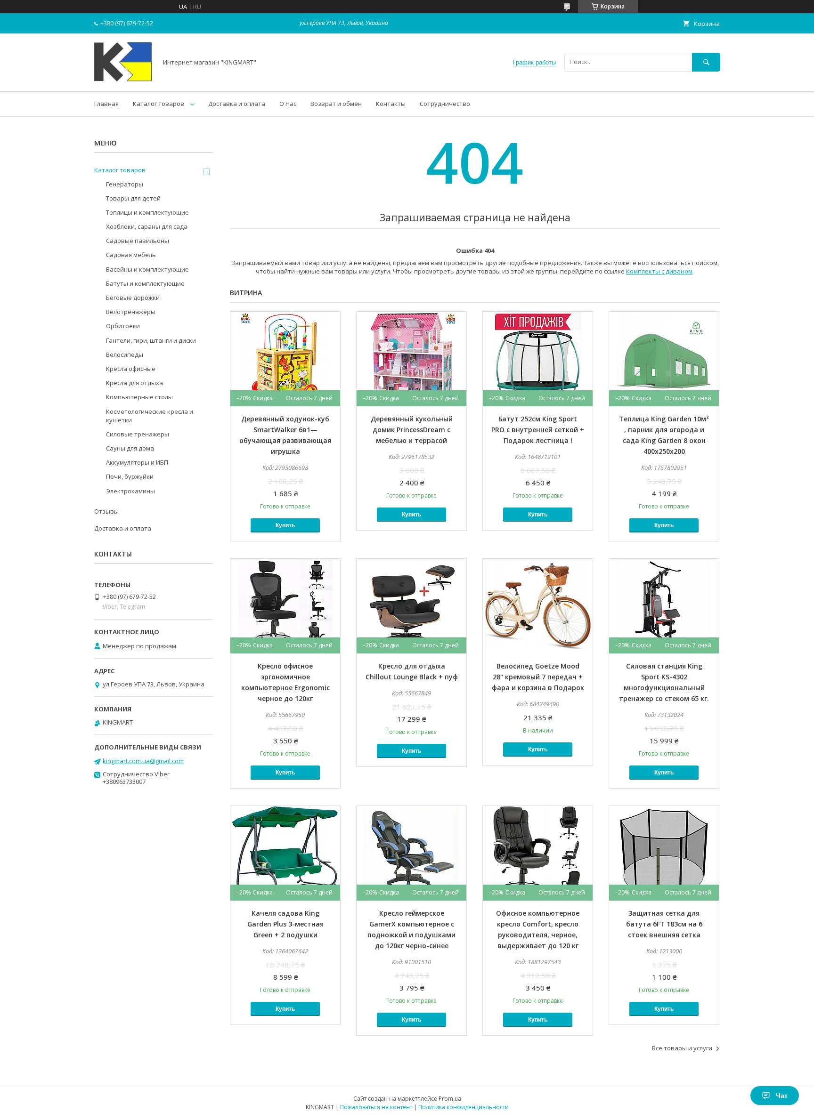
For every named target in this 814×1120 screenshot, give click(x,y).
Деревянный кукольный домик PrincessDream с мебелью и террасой (412, 429)
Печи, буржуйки (130, 476)
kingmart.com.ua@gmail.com (143, 761)
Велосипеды (124, 354)
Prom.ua (450, 1099)
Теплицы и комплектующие (147, 212)
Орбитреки (123, 326)
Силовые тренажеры (137, 434)
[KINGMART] (123, 79)
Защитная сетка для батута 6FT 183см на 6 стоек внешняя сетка (664, 924)
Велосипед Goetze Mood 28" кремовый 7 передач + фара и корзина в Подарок (538, 676)
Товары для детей (133, 198)
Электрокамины (130, 491)
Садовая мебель (131, 254)
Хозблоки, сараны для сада (146, 226)
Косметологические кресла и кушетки (149, 415)
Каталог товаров (158, 103)
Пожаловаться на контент (376, 1107)
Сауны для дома (130, 448)
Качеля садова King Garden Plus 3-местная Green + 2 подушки (285, 924)
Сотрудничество (445, 103)
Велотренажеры (130, 311)
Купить (285, 525)
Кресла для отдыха (134, 383)
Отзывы (106, 511)
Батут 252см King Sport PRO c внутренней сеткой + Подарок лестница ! (537, 429)
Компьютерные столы (139, 397)
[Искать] (706, 62)
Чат (782, 1095)
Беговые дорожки (133, 297)
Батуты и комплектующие (145, 283)
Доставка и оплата (236, 103)
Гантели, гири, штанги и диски (151, 340)
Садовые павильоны (137, 240)
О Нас (287, 103)
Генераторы (124, 184)
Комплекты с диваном (659, 271)
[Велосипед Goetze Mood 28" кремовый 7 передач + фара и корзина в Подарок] (538, 606)
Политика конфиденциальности (463, 1107)
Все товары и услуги (682, 1048)
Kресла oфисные (130, 368)
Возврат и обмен (336, 103)
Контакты (391, 103)
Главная (106, 103)
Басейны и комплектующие (147, 269)
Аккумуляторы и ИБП (137, 462)
